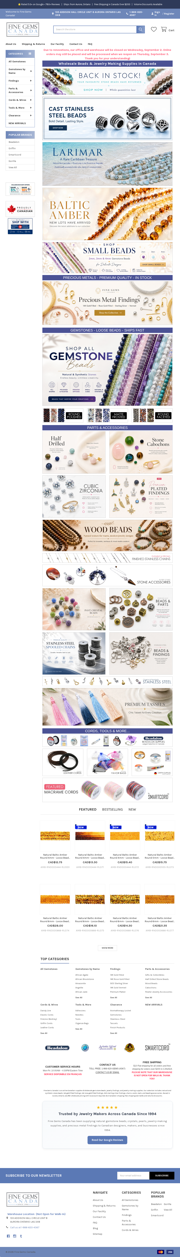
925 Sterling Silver (119, 983)
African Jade (81, 992)
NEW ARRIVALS (17, 123)
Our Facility (57, 44)
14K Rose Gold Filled (119, 979)
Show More (107, 948)
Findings (14, 80)
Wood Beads (151, 983)
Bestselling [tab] (112, 809)
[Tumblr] (21, 1236)
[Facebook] (8, 1236)
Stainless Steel (117, 1019)
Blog (95, 1228)
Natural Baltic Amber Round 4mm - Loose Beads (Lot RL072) (125, 856)
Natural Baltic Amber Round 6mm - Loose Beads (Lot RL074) (55, 920)
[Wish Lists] (154, 29)
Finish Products (117, 1027)
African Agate (81, 975)
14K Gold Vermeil (118, 987)
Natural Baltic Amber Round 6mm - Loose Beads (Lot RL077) (160, 920)
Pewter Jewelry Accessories (158, 992)
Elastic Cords (46, 1015)
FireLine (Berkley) (48, 1019)
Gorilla (12, 161)
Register (169, 13)
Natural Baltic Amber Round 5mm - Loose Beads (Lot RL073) (160, 856)
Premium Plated (117, 992)
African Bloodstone (84, 979)
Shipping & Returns (33, 44)
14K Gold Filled (117, 975)
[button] (20, 226)
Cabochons (150, 987)
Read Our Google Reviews (107, 1140)
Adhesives (80, 1010)
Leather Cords (47, 1027)
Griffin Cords (46, 1023)
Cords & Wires (17, 99)
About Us (11, 44)
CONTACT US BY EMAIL (107, 1072)
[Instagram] (14, 1236)
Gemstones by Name (17, 71)
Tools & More (16, 107)
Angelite (79, 987)
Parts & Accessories (16, 90)
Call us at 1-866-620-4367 (24, 1227)
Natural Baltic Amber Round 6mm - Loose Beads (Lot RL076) (125, 920)
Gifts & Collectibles (154, 975)
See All (78, 997)
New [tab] (132, 809)
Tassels (114, 1023)
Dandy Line (45, 1010)
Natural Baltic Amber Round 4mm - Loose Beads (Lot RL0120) (55, 856)
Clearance (14, 115)
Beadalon (14, 142)
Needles (79, 1015)
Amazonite (80, 983)
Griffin (12, 148)
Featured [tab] (88, 809)
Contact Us (75, 44)
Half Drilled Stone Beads (157, 979)
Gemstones (116, 1015)
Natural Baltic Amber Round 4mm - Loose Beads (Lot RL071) (90, 856)
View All (13, 167)
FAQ (90, 44)
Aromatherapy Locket (120, 1010)
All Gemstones (17, 61)
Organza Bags (82, 1023)
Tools (78, 1019)
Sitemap (97, 1233)
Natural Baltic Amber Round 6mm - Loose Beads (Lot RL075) (90, 920)
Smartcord (15, 154)
